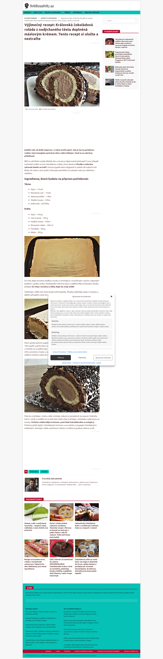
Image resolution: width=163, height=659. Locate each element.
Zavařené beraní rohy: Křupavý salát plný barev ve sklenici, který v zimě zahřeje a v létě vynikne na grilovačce (42, 642)
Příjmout (61, 358)
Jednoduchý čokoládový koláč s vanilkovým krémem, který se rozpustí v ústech (87, 525)
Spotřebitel (77, 12)
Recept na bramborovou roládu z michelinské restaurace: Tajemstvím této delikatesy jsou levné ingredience (35, 564)
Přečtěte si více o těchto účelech (77, 352)
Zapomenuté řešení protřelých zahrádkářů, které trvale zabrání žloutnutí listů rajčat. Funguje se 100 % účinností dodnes (125, 57)
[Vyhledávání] (120, 21)
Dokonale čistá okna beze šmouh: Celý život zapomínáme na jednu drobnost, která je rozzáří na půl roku (124, 71)
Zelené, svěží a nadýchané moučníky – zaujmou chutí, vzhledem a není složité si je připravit (36, 526)
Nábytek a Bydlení (92, 12)
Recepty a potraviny (53, 12)
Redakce (48, 651)
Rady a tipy (38, 12)
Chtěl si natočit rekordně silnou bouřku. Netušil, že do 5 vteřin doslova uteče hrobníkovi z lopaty (125, 83)
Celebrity (27, 12)
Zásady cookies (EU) (131, 651)
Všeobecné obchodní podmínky (108, 651)
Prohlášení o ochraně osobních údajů (84, 363)
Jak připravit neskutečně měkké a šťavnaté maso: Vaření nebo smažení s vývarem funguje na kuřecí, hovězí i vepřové (125, 43)
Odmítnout (82, 358)
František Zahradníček (52, 478)
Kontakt (98, 363)
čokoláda (34, 472)
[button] (111, 296)
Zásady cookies (66, 363)
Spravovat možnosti (103, 358)
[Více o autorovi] (84, 485)
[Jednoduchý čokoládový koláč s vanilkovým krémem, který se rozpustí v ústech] (87, 512)
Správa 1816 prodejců (59, 352)
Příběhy (68, 12)
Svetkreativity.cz (58, 593)
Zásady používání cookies (84, 651)
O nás (58, 651)
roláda (44, 472)
